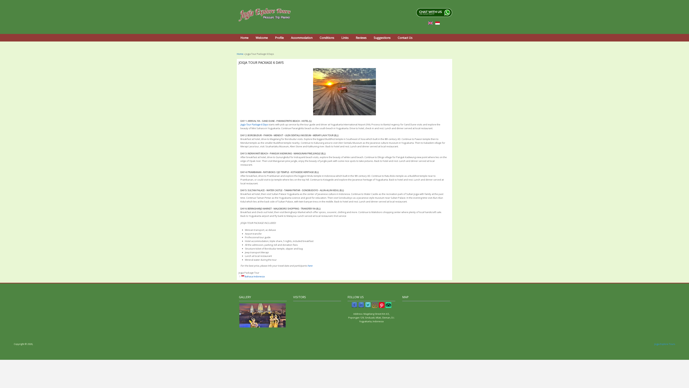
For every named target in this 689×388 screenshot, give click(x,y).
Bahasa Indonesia (254, 276)
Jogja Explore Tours (664, 344)
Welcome (262, 38)
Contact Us (405, 38)
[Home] (264, 14)
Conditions (327, 38)
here (310, 265)
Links (345, 38)
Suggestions (382, 38)
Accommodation (302, 38)
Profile (279, 38)
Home (244, 38)
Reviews (361, 38)
